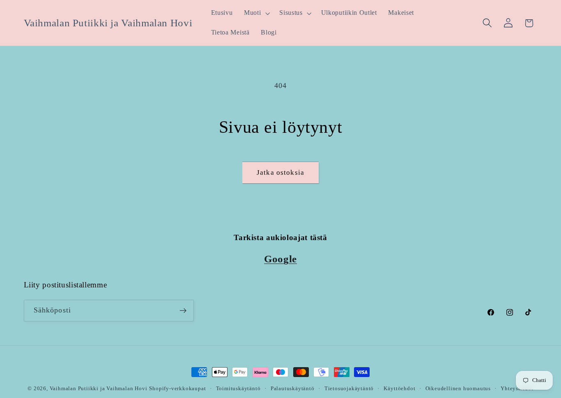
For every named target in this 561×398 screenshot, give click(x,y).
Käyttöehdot (399, 388)
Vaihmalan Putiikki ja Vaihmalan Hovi (98, 388)
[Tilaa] (182, 311)
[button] (256, 13)
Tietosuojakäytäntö (349, 388)
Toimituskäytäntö (238, 388)
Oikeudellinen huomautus (458, 388)
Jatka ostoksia (280, 172)
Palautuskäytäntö (293, 388)
